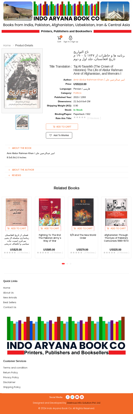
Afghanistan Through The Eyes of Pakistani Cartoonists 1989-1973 (116, 237)
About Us (8, 292)
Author (67, 79)
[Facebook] (68, 397)
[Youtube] (77, 397)
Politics (77, 93)
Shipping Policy (12, 387)
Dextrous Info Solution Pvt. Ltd (83, 402)
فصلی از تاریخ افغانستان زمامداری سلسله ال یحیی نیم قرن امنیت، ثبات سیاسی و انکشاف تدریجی (16, 239)
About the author (23, 169)
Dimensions (65, 101)
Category (66, 93)
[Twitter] (72, 397)
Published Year (63, 97)
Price (69, 84)
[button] (59, 39)
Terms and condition (15, 367)
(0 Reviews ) (94, 118)
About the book (21, 148)
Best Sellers (9, 302)
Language (66, 88)
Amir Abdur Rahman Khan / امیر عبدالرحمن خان (99, 79)
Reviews (16, 175)
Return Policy (10, 372)
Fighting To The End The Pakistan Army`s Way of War (49, 237)
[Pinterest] (82, 397)
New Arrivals (10, 297)
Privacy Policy (11, 377)
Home (7, 45)
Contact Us (9, 307)
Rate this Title (64, 118)
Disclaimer (9, 382)
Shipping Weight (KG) (59, 105)
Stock (68, 110)
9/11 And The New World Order (83, 236)
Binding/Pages (63, 114)
